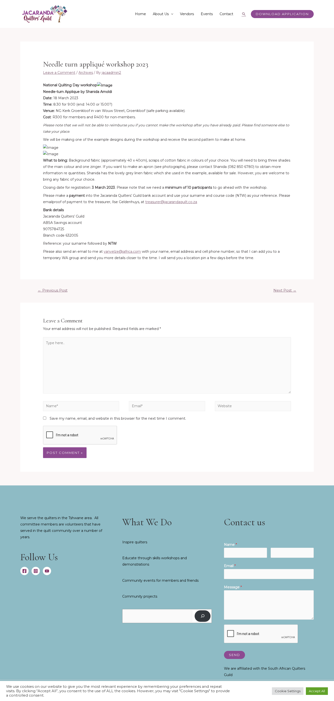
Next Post (284, 290)
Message (233, 587)
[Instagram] (36, 571)
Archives (85, 72)
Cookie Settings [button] (288, 691)
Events (207, 14)
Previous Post (52, 290)
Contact (226, 14)
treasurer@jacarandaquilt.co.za (171, 202)
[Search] (203, 616)
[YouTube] (47, 571)
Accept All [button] (317, 691)
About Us (161, 14)
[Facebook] (24, 571)
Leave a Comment (59, 72)
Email (230, 566)
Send (234, 655)
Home (140, 14)
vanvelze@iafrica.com (122, 251)
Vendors (187, 14)
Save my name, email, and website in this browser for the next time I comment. (118, 418)
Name (230, 544)
